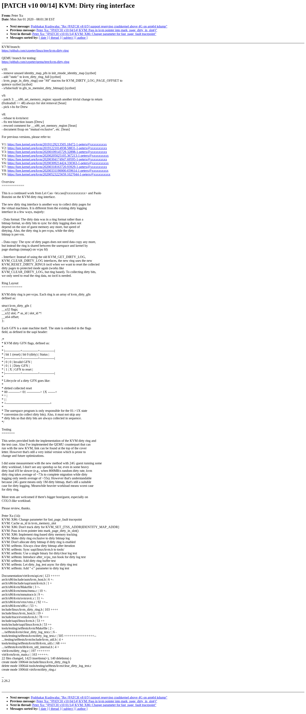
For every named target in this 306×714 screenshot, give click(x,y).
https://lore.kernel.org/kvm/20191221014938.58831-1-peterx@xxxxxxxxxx (57, 148)
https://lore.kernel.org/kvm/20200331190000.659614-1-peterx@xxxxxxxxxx (57, 170)
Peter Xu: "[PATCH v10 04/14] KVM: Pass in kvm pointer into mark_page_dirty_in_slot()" (96, 30)
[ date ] (43, 37)
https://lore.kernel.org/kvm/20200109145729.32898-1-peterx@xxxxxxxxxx (57, 152)
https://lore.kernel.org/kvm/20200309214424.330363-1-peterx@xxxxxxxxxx (58, 163)
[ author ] (81, 37)
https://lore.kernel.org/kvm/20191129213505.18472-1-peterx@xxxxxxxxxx (57, 144)
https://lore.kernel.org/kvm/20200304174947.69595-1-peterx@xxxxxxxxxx (57, 159)
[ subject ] (68, 37)
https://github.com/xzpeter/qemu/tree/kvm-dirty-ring (35, 62)
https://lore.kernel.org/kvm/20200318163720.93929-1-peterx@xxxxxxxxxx (57, 167)
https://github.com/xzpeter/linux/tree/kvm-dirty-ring (35, 50)
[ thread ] (55, 37)
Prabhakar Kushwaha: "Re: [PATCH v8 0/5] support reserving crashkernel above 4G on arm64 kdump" (99, 26)
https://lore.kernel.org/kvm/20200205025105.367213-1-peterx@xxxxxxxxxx (58, 155)
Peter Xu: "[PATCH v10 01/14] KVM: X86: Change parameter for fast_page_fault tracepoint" (94, 34)
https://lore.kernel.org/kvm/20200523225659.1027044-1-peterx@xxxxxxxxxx (58, 174)
